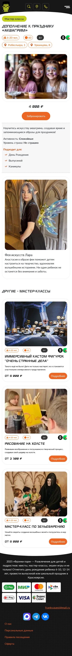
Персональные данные (19, 630)
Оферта (9, 643)
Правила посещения (17, 637)
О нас (8, 623)
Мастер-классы (14, 18)
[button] (45, 6)
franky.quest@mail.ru (57, 607)
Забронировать (36, 116)
